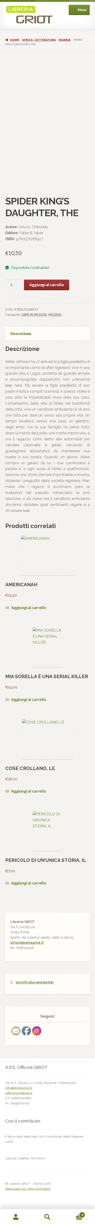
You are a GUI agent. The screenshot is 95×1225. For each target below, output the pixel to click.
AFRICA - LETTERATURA (39, 39)
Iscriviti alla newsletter (35, 982)
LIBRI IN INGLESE (34, 314)
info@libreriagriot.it (27, 943)
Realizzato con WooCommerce (27, 1188)
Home (14, 39)
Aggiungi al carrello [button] (28, 607)
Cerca (47, 1217)
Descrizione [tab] (20, 333)
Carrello (73, 1213)
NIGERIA (65, 39)
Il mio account (16, 1217)
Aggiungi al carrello (46, 285)
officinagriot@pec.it (18, 1093)
